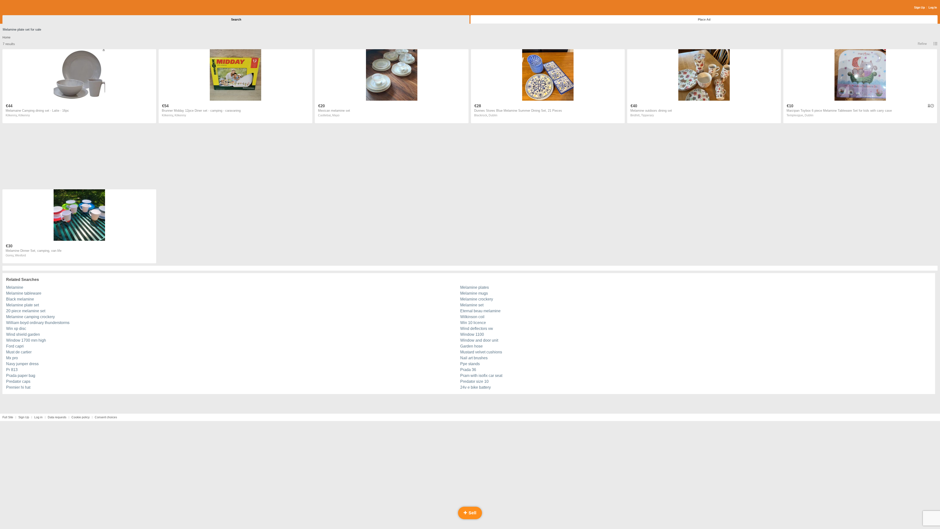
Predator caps (18, 381)
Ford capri (15, 346)
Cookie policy (80, 417)
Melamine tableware (23, 293)
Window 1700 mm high (26, 340)
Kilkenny (24, 115)
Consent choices (106, 417)
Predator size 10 (474, 381)
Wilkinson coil (472, 317)
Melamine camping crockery (30, 317)
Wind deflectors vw (476, 328)
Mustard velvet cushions (481, 352)
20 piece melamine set (25, 311)
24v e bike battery (475, 387)
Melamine (14, 287)
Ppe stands (470, 364)
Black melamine (20, 299)
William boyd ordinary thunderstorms (38, 323)
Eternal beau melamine (480, 311)
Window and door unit (479, 340)
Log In (932, 7)
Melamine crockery (476, 299)
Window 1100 (472, 334)
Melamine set (471, 305)
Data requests (57, 417)
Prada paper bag (20, 375)
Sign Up (919, 7)
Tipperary (647, 115)
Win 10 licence (473, 323)
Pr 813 (12, 370)
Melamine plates (474, 287)
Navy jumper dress (22, 364)
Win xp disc (16, 328)
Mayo (336, 115)
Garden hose (471, 346)
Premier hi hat (18, 387)
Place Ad (704, 19)
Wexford (20, 255)
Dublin (493, 115)
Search (236, 19)
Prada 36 (468, 370)
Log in (38, 417)
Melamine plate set (22, 305)
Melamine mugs (474, 293)
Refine (922, 44)
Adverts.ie (21, 8)
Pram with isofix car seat (481, 375)
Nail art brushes (474, 358)
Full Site (7, 417)
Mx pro (12, 358)
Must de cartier (19, 352)
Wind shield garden (23, 334)
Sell (471, 512)
